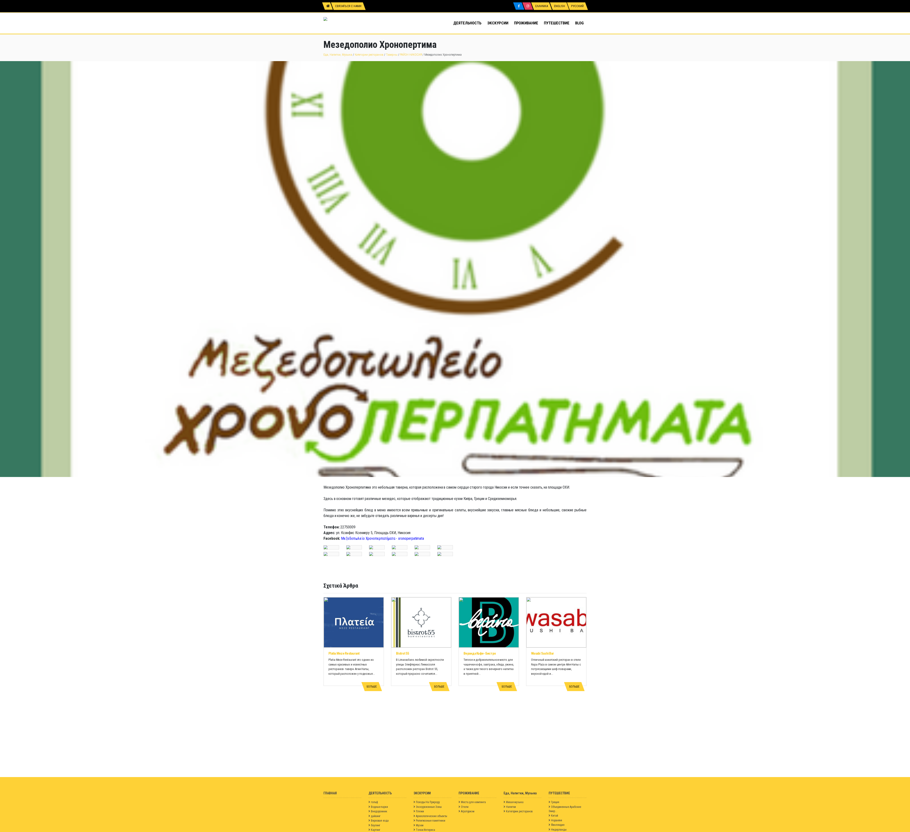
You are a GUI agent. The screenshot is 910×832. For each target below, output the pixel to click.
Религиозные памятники (430, 820)
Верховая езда (380, 820)
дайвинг (376, 816)
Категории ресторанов (369, 54)
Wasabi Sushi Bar (542, 653)
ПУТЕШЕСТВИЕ (556, 23)
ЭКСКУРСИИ (497, 23)
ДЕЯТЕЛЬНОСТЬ (467, 23)
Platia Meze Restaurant (344, 653)
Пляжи (420, 811)
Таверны (391, 54)
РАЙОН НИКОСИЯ (411, 54)
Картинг (375, 830)
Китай (554, 815)
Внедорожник (379, 811)
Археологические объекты (431, 816)
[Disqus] (455, 718)
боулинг (375, 825)
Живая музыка (514, 802)
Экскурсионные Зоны (429, 807)
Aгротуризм (467, 811)
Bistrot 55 (402, 653)
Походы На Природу (428, 802)
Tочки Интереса (425, 830)
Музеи (419, 825)
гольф (374, 802)
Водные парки (379, 807)
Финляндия (557, 825)
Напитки (511, 807)
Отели (465, 807)
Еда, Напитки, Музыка (337, 54)
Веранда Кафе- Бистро (480, 653)
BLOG (579, 23)
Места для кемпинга (473, 802)
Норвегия (556, 820)
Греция (555, 802)
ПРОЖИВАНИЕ (526, 23)
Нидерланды (559, 829)
